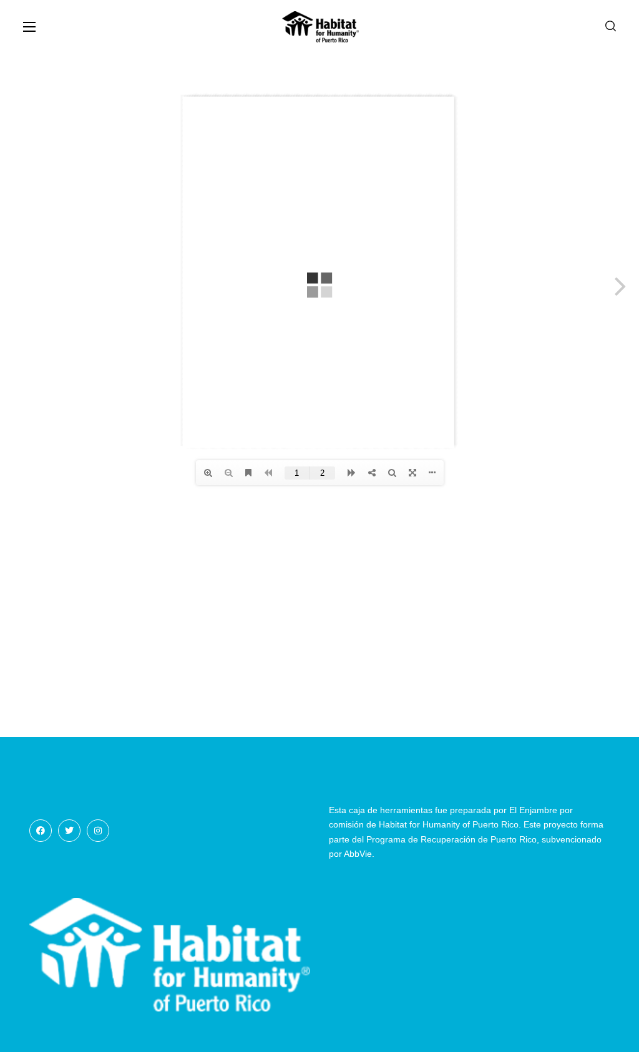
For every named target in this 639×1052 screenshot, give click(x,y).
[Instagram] (98, 830)
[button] (610, 26)
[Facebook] (40, 830)
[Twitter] (69, 830)
